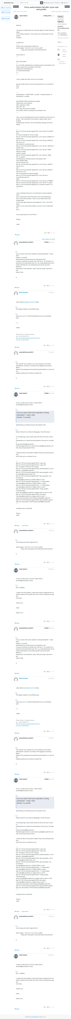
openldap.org (8, 3)
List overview (6, 7)
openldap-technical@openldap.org (63, 28)
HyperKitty (35, 1017)
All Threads (6, 12)
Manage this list (49, 2)
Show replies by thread (48, 239)
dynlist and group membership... (60, 11)
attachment (25, 525)
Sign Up (65, 2)
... (17, 252)
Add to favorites (63, 38)
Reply (18, 234)
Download (6, 18)
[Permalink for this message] (54, 233)
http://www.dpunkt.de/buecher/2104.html (28, 338)
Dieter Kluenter (23, 292)
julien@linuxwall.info (29, 302)
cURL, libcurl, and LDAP (20, 11)
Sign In (58, 2)
